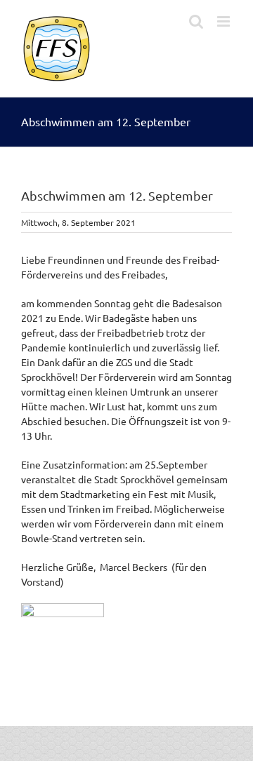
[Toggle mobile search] (196, 21)
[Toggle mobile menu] (224, 21)
